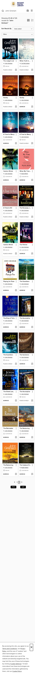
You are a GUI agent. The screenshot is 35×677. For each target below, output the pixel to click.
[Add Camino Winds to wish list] (16, 180)
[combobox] (13, 10)
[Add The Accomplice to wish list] (32, 327)
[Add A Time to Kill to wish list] (16, 217)
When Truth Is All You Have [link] (25, 61)
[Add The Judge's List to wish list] (16, 70)
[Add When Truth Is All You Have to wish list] (32, 70)
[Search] (2, 10)
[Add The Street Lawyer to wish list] (16, 400)
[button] (28, 21)
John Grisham (8, 63)
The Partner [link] (23, 245)
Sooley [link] (5, 98)
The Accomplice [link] (25, 318)
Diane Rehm (24, 173)
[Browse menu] (32, 10)
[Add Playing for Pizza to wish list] (16, 290)
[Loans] (28, 11)
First (13, 487)
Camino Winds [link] (8, 171)
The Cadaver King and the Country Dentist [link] (25, 465)
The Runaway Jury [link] (25, 208)
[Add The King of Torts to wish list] (16, 327)
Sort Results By (6, 29)
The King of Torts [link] (9, 318)
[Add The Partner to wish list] (32, 253)
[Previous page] (15, 482)
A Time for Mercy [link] (8, 134)
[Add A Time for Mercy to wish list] (16, 143)
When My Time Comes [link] (25, 171)
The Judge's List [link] (8, 61)
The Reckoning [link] (25, 428)
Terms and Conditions (9, 649)
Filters (5, 34)
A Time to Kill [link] (7, 208)
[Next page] (22, 482)
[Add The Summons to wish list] (32, 364)
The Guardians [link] (24, 281)
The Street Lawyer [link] (9, 392)
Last (23, 487)
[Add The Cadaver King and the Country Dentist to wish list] (32, 474)
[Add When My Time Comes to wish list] (32, 180)
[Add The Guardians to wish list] (32, 290)
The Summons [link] (24, 355)
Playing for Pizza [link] (8, 281)
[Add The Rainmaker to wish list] (16, 437)
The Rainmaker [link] (8, 428)
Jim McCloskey (25, 63)
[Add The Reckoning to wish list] (32, 437)
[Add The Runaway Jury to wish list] (32, 217)
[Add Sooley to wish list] (16, 107)
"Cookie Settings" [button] (16, 664)
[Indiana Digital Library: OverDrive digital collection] (17, 4)
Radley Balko (24, 467)
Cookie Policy (17, 671)
